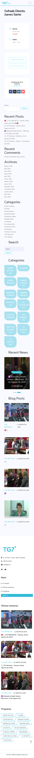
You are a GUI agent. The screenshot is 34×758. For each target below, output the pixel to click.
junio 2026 (7, 171)
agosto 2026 (8, 166)
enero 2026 (8, 184)
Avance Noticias (9, 206)
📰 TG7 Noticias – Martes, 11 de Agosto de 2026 (17, 142)
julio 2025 (7, 194)
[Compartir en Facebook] (11, 91)
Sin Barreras (8, 229)
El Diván (6, 209)
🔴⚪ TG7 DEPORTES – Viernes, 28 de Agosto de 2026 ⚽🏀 (16, 122)
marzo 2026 (8, 179)
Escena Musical (9, 211)
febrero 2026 (8, 181)
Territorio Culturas (10, 232)
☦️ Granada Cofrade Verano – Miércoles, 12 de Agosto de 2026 (16, 132)
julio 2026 (7, 169)
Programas (5, 591)
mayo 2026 (7, 174)
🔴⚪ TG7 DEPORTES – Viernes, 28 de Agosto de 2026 (16, 431)
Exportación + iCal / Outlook (17, 66)
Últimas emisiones (8, 587)
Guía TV (5, 595)
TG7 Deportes (9, 234)
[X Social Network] (15, 91)
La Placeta (7, 222)
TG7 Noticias (8, 237)
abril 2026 (7, 176)
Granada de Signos (10, 216)
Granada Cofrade (9, 214)
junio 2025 (7, 197)
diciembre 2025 (9, 187)
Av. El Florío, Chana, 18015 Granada (14, 558)
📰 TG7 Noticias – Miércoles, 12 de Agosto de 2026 (15, 137)
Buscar (6, 105)
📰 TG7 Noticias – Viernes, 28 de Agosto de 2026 (14, 127)
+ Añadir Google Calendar (17, 59)
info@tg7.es (7, 565)
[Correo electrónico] (23, 91)
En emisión (5, 583)
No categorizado (9, 224)
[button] (13, 392)
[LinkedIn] (19, 91)
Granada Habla (9, 219)
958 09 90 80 (7, 561)
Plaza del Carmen (9, 227)
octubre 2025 (8, 192)
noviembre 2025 (9, 189)
